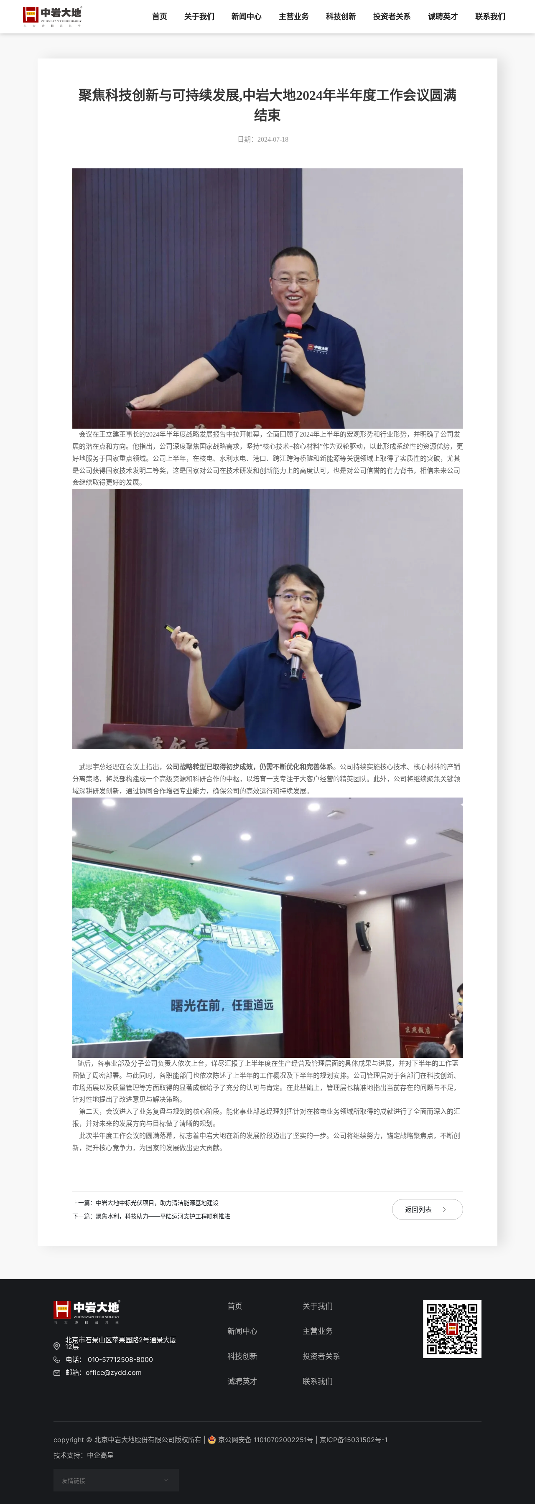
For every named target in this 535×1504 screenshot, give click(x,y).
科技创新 (341, 16)
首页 (159, 16)
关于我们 (199, 16)
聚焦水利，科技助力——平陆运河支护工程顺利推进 (151, 1215)
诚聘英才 (443, 16)
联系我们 (490, 16)
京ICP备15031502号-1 (353, 1439)
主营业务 (294, 16)
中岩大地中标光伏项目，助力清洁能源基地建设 (145, 1202)
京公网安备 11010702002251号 (265, 1439)
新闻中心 (247, 16)
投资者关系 (392, 16)
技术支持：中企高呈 (84, 1455)
